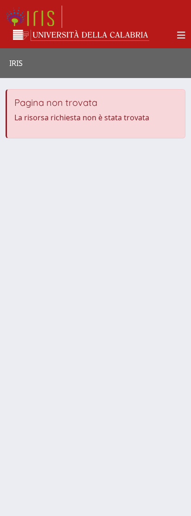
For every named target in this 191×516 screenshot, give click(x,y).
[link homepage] (34, 17)
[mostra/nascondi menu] (181, 35)
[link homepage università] (81, 35)
